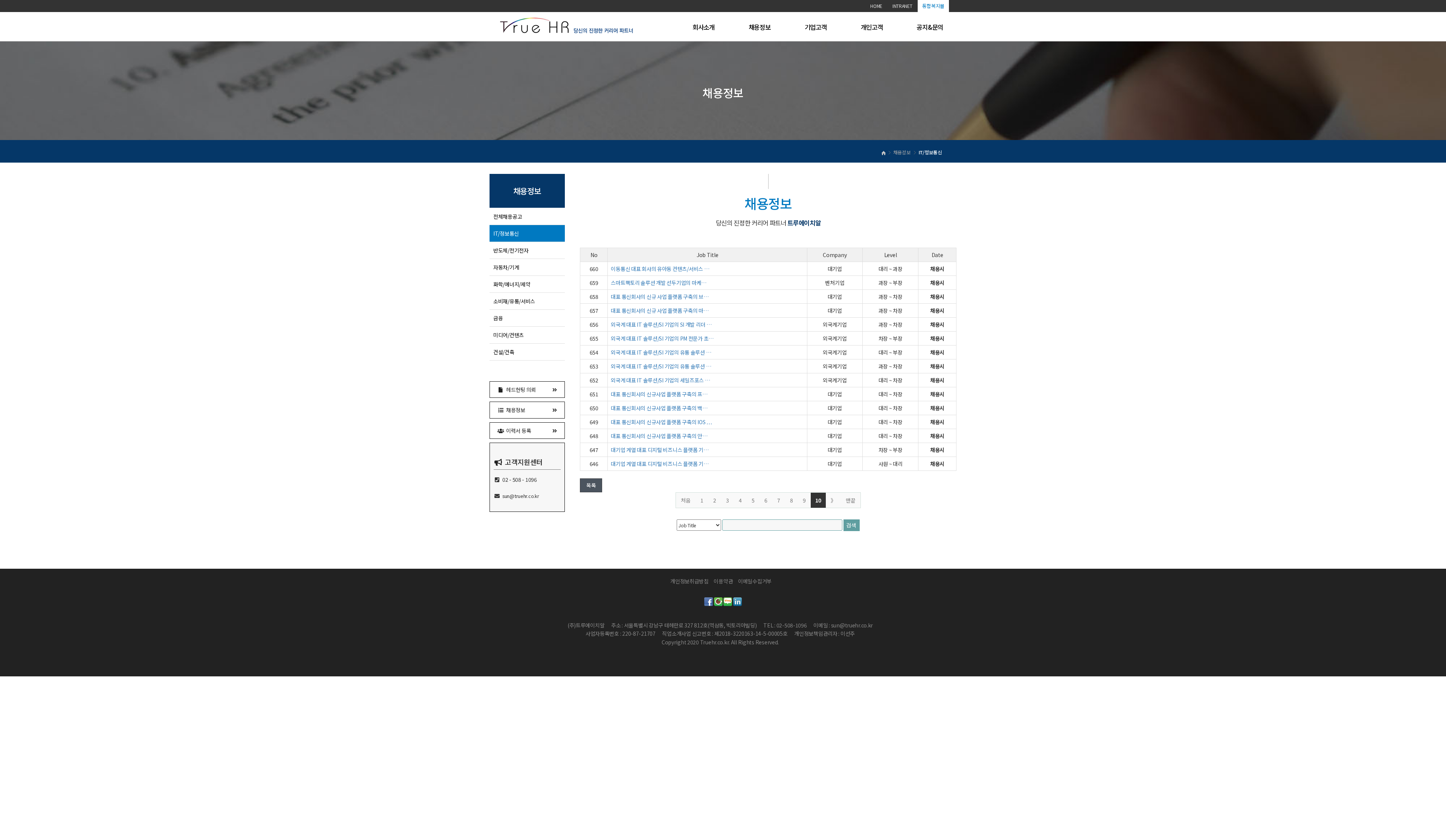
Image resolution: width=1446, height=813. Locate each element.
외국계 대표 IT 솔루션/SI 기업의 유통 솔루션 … (661, 352)
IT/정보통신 (506, 233)
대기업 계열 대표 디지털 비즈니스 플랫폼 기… (659, 450)
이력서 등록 (517, 430)
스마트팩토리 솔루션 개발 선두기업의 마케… (658, 282)
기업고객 (816, 27)
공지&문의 (930, 27)
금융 (498, 318)
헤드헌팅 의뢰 (520, 389)
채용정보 (760, 27)
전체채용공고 (507, 216)
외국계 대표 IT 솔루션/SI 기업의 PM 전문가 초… (662, 338)
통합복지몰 (933, 5)
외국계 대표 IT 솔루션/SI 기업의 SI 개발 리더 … (661, 324)
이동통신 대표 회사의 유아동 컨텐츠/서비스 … (660, 269)
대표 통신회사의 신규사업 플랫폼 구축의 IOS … (661, 422)
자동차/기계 (506, 267)
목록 (591, 485)
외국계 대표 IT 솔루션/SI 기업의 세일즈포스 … (660, 380)
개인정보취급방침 (689, 581)
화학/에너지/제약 (511, 284)
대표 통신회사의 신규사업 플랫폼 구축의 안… (659, 436)
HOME (876, 6)
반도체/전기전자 (511, 250)
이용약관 (723, 581)
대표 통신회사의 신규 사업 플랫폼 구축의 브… (659, 296)
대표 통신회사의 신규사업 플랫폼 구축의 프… (659, 394)
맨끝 (851, 500)
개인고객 (872, 27)
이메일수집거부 (755, 581)
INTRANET (902, 6)
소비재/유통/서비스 (514, 301)
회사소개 (703, 27)
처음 (686, 500)
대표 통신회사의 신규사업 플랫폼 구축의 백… (659, 408)
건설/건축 (503, 352)
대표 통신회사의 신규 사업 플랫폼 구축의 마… (659, 310)
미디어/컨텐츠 (508, 335)
